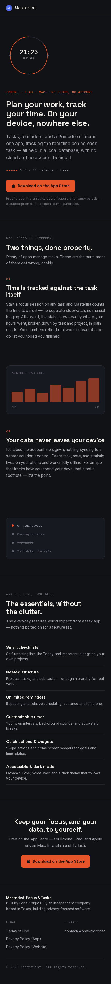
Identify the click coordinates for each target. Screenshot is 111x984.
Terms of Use (17, 931)
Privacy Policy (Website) (27, 947)
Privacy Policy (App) (23, 939)
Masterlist (25, 8)
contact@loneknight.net (85, 931)
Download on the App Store (44, 185)
